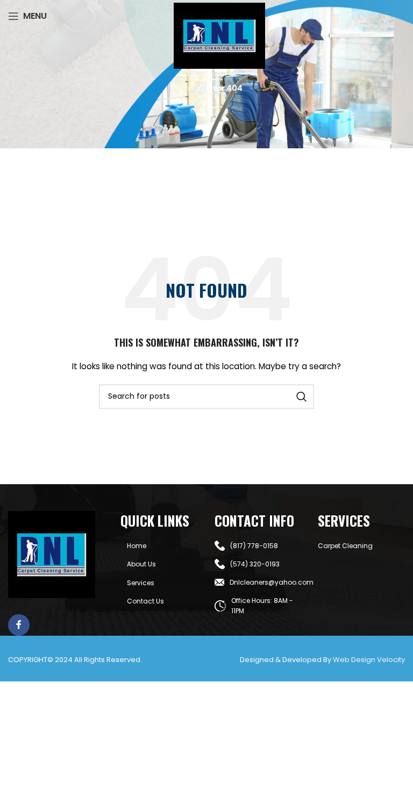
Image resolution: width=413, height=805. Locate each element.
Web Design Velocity (369, 660)
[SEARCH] (301, 396)
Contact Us (145, 601)
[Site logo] (220, 35)
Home (182, 88)
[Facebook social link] (19, 625)
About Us (141, 564)
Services (140, 582)
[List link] (258, 546)
